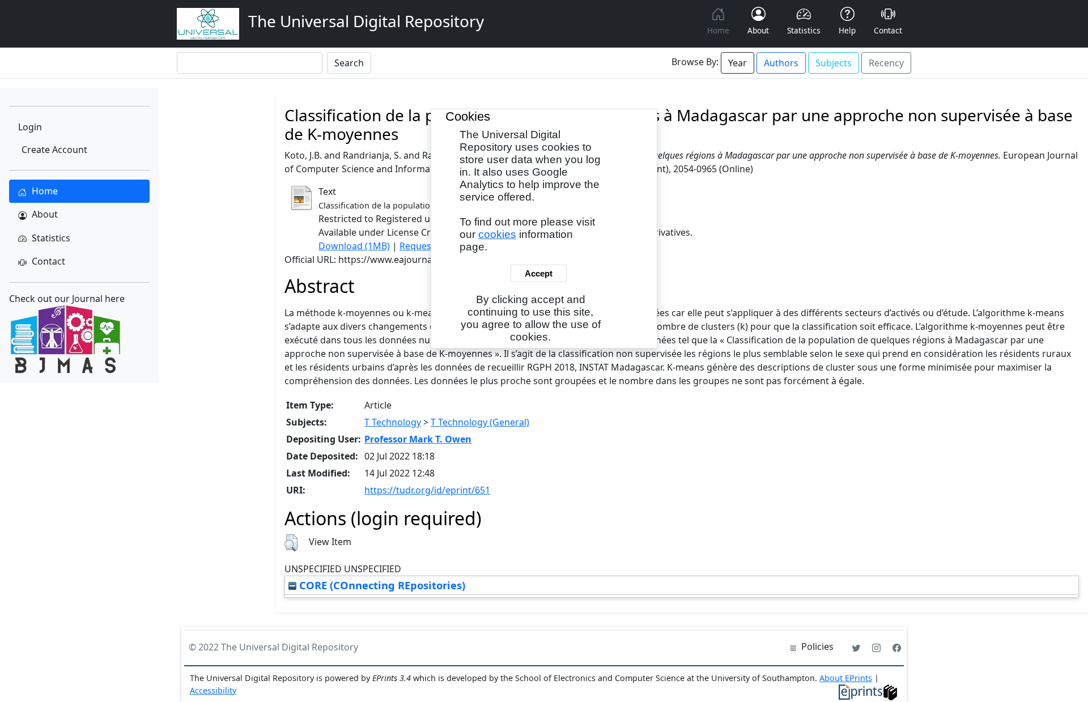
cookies (497, 234)
